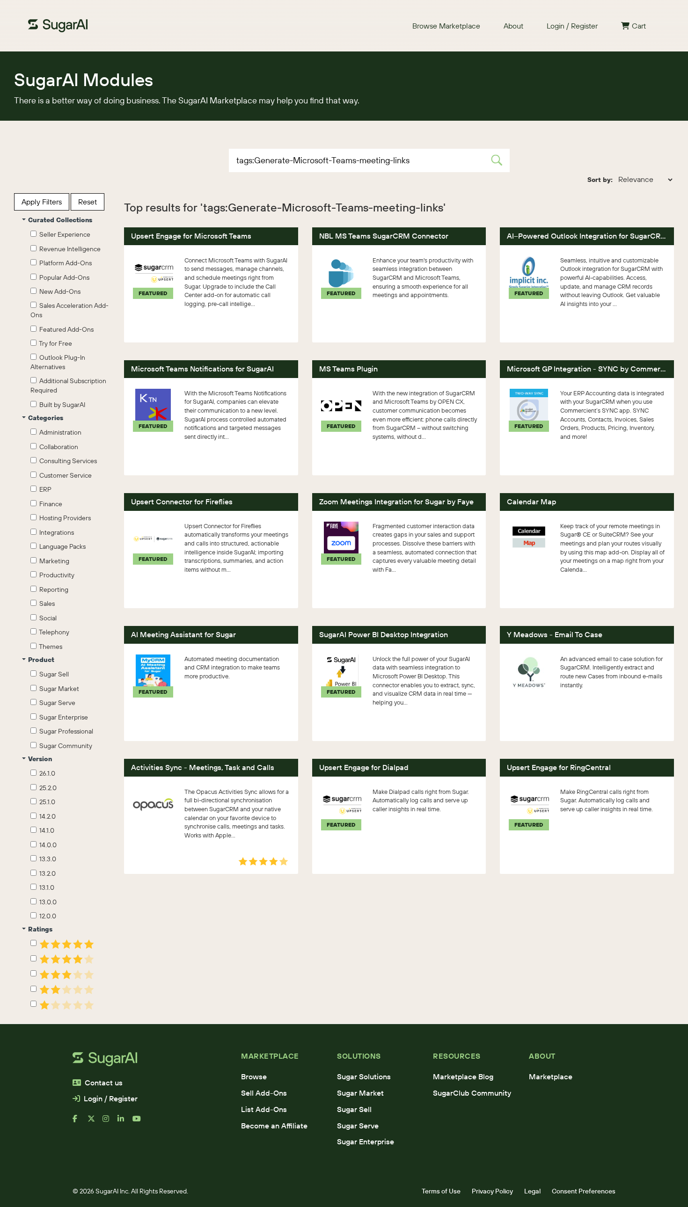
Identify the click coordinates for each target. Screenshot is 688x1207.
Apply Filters (42, 201)
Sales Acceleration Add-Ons (69, 310)
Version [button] (40, 759)
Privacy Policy (492, 1191)
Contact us (104, 1082)
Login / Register (572, 25)
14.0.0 (47, 845)
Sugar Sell (53, 674)
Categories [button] (45, 418)
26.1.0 (46, 773)
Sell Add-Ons (264, 1093)
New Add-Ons (59, 291)
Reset (87, 201)
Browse (254, 1076)
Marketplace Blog (463, 1076)
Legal (532, 1191)
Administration (59, 432)
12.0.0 (46, 916)
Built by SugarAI (61, 404)
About (513, 25)
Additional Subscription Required (68, 385)
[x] (95, 1122)
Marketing (53, 561)
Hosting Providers (64, 518)
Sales (46, 603)
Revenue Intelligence (69, 249)
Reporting (52, 589)
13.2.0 (46, 873)
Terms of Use (441, 1191)
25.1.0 (46, 802)
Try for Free (54, 343)
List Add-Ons (264, 1109)
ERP (44, 489)
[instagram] (109, 1122)
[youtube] (139, 1122)
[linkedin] (124, 1122)
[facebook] (80, 1122)
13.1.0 (45, 887)
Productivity (55, 575)
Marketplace (550, 1076)
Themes (49, 646)
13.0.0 (47, 902)
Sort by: (600, 179)
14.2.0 (46, 816)
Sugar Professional (65, 731)
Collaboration (57, 447)
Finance (49, 504)
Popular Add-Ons (63, 277)
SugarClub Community (472, 1093)
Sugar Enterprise (62, 717)
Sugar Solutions (364, 1076)
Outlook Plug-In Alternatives (57, 362)
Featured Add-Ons (65, 329)
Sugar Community (64, 746)
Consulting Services (67, 461)
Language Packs (61, 546)
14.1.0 (45, 830)
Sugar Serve (56, 702)
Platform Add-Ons (64, 263)
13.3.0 (46, 859)
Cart (639, 25)
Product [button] (41, 659)
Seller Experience (63, 234)
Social (47, 618)
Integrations (55, 532)
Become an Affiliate (274, 1125)
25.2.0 (47, 788)
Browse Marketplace (446, 25)
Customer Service (64, 475)
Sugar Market (58, 688)
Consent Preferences (583, 1191)
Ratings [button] (40, 929)
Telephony (53, 632)
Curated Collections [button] (60, 220)
